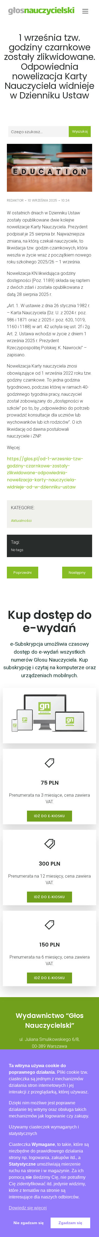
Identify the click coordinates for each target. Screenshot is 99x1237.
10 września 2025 (42, 200)
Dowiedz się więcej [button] (28, 1208)
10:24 (65, 200)
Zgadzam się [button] (70, 1223)
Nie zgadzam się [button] (28, 1223)
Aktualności (21, 520)
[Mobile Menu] (85, 10)
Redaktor (15, 200)
